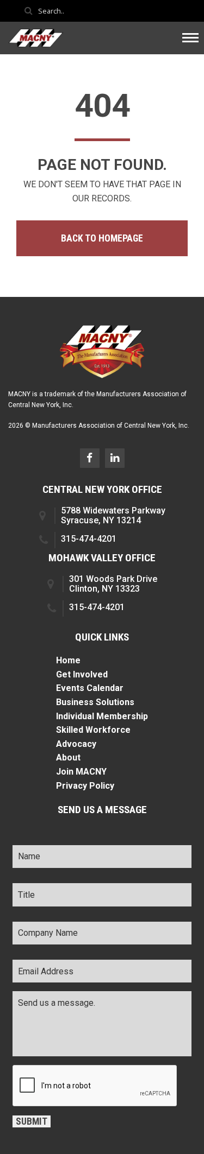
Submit (31, 1121)
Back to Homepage (102, 238)
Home (68, 660)
